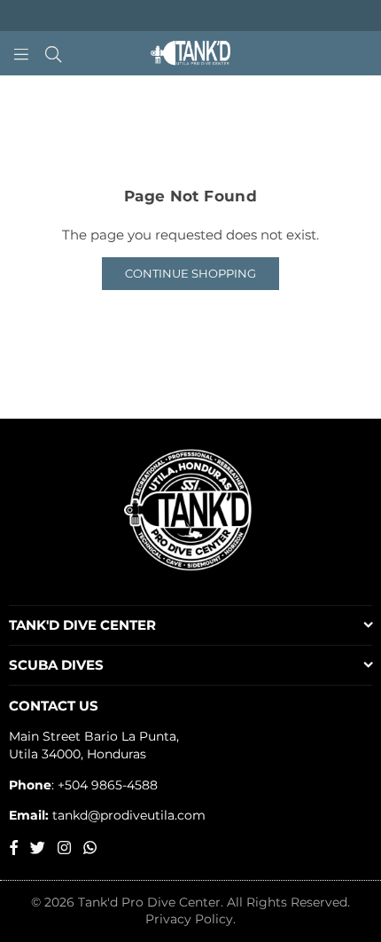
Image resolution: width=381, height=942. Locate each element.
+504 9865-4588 (108, 785)
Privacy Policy (189, 919)
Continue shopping (190, 273)
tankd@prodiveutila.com (127, 815)
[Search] (53, 53)
